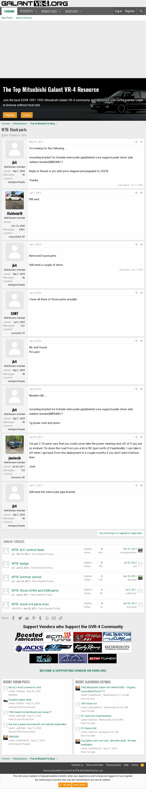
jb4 (6, 135)
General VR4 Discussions (22, 707)
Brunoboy (132, 607)
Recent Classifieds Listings (93, 682)
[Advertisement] (73, 49)
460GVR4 (16, 608)
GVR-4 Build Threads (19, 744)
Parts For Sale (88, 723)
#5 (141, 341)
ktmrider (132, 579)
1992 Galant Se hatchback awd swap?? (30, 712)
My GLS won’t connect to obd (25, 687)
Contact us (77, 765)
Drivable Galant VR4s (20, 699)
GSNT (14, 313)
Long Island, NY (17, 236)
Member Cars (49, 11)
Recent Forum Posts (16, 682)
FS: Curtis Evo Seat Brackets (96, 715)
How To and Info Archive (21, 719)
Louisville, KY (18, 333)
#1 (141, 142)
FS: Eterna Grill (88, 728)
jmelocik (15, 457)
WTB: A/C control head (28, 550)
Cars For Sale (88, 699)
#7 (141, 437)
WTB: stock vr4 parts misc (30, 604)
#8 (141, 485)
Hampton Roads (16, 182)
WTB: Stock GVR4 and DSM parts (35, 590)
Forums (9, 11)
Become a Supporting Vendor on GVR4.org (73, 670)
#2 (141, 192)
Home (135, 765)
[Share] (136, 142)
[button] (28, 11)
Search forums (24, 18)
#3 (141, 244)
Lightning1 (131, 593)
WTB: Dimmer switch (26, 577)
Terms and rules (94, 765)
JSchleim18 (14, 213)
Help (126, 765)
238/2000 (14, 736)
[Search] (141, 11)
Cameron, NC (18, 477)
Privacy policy (113, 765)
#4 (141, 293)
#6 (141, 389)
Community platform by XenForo (73, 770)
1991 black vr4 (89, 703)
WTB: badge (20, 563)
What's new (71, 11)
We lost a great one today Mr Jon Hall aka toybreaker (38, 724)
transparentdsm (128, 552)
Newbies (13, 695)
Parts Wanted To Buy (42, 554)
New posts (7, 18)
